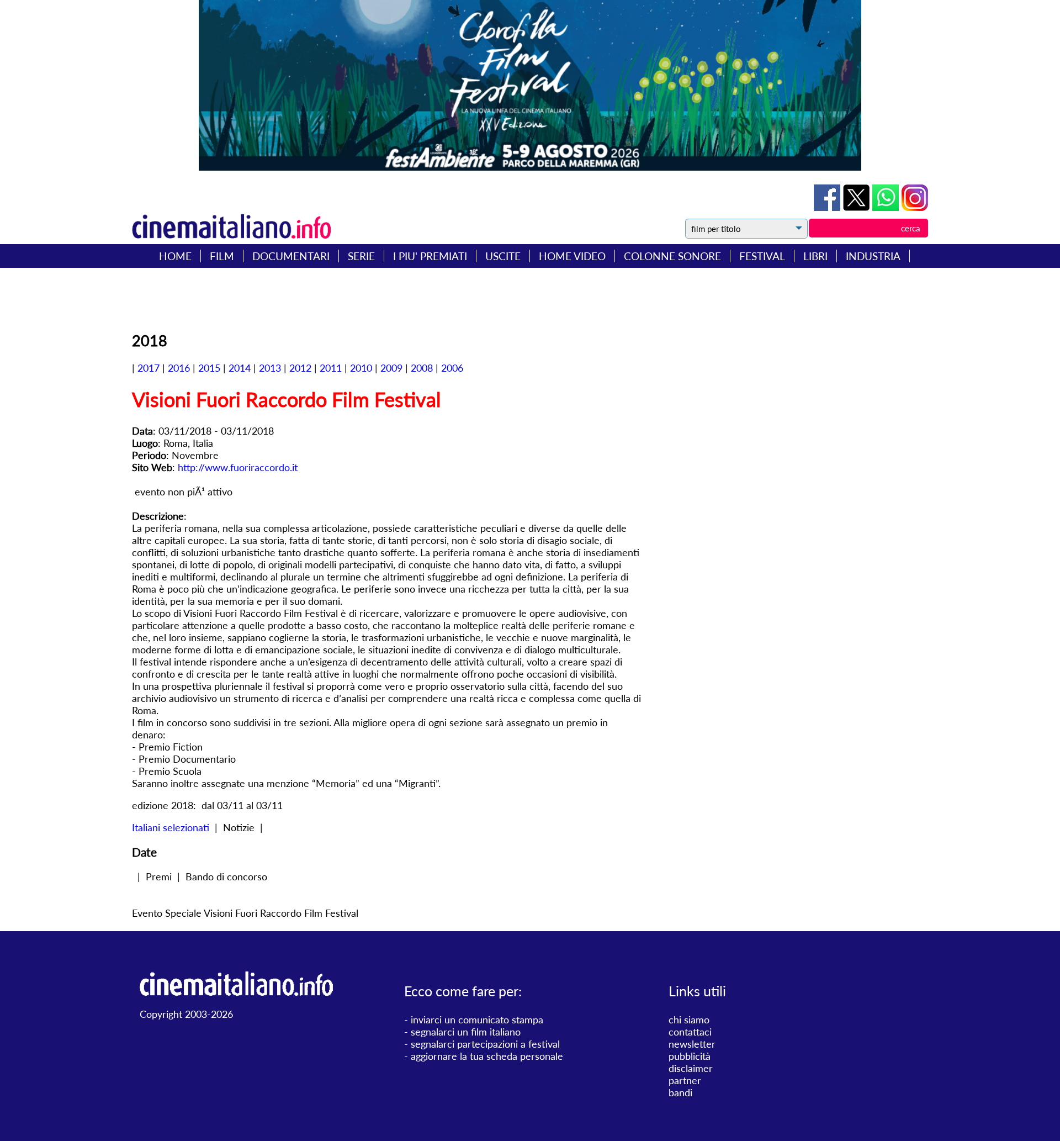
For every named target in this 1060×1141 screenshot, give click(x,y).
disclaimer (691, 1068)
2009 (391, 368)
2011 (331, 368)
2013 (270, 368)
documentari (291, 256)
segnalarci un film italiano (466, 1032)
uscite (503, 256)
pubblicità (690, 1056)
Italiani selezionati (170, 827)
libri (815, 256)
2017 (148, 368)
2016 (179, 368)
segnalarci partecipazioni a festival (485, 1044)
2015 (209, 368)
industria (873, 256)
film (222, 256)
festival (762, 256)
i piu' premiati (430, 256)
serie (361, 256)
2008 (422, 368)
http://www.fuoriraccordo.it (238, 467)
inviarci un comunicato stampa (477, 1019)
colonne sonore (672, 256)
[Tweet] (857, 207)
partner (685, 1080)
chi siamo (689, 1019)
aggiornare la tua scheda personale (487, 1056)
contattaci (690, 1032)
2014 (240, 368)
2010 (361, 368)
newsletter (692, 1044)
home (175, 256)
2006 (452, 368)
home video (572, 256)
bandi (680, 1092)
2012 (300, 368)
